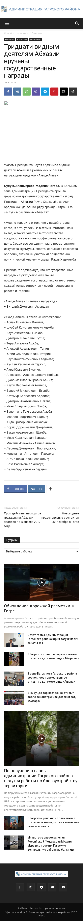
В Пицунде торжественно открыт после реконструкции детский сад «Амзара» (51, 697)
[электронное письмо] (64, 92)
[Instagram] (31, 887)
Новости (21, 33)
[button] (6, 23)
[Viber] (36, 92)
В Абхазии (36, 33)
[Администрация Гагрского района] (41, 9)
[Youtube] (63, 887)
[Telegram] (45, 92)
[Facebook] (8, 92)
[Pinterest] (54, 92)
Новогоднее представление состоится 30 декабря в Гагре (60, 518)
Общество (35, 39)
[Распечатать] (73, 92)
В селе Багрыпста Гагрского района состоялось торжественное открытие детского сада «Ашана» (52, 677)
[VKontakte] (52, 887)
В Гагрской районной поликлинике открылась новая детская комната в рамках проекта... (53, 822)
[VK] (17, 92)
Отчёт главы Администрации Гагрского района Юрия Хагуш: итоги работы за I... (52, 639)
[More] (51, 489)
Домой (8, 33)
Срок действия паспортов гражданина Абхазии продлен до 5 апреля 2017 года (22, 520)
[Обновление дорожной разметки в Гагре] (41, 582)
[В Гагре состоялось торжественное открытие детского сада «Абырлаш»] (14, 659)
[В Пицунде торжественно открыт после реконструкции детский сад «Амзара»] (14, 698)
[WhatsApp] (27, 92)
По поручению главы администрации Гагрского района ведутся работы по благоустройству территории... (40, 778)
